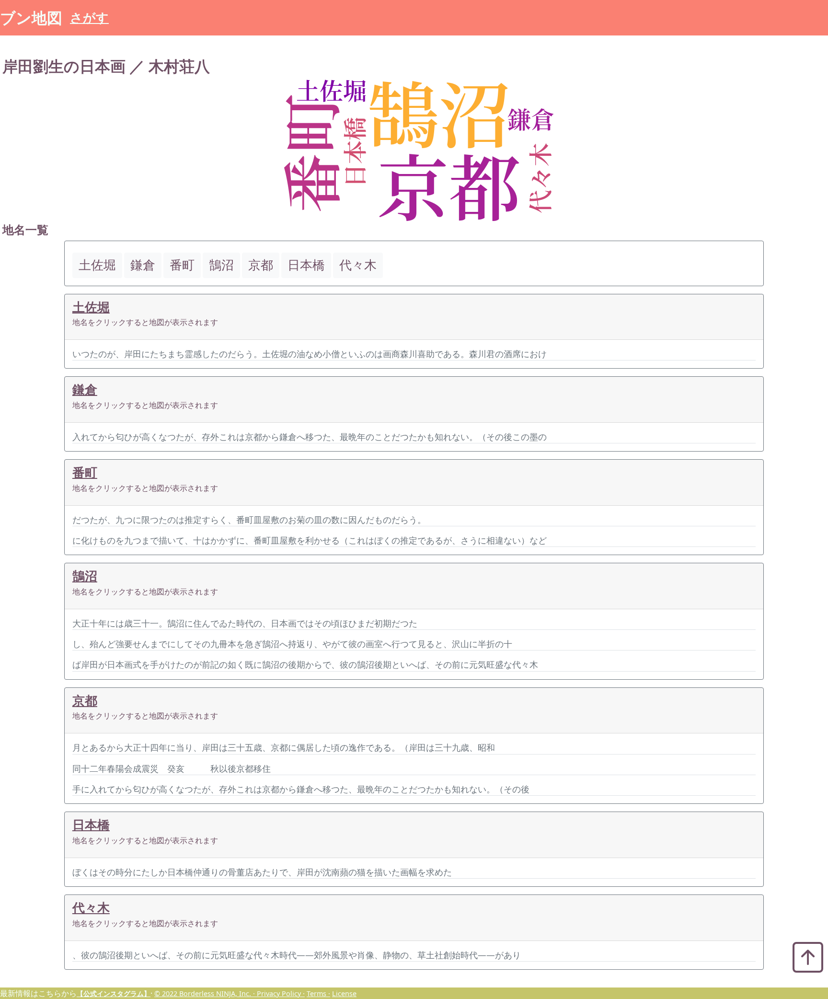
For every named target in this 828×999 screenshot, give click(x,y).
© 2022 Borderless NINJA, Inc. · (205, 993)
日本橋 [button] (306, 264)
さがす (89, 17)
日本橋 (91, 824)
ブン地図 (31, 17)
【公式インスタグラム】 (113, 993)
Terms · (318, 993)
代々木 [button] (358, 264)
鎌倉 (84, 389)
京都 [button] (260, 264)
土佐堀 (91, 307)
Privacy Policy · (281, 993)
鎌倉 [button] (142, 264)
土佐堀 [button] (97, 264)
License (344, 993)
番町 (84, 472)
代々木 (91, 907)
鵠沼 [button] (221, 264)
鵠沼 (84, 576)
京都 (84, 700)
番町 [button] (182, 264)
